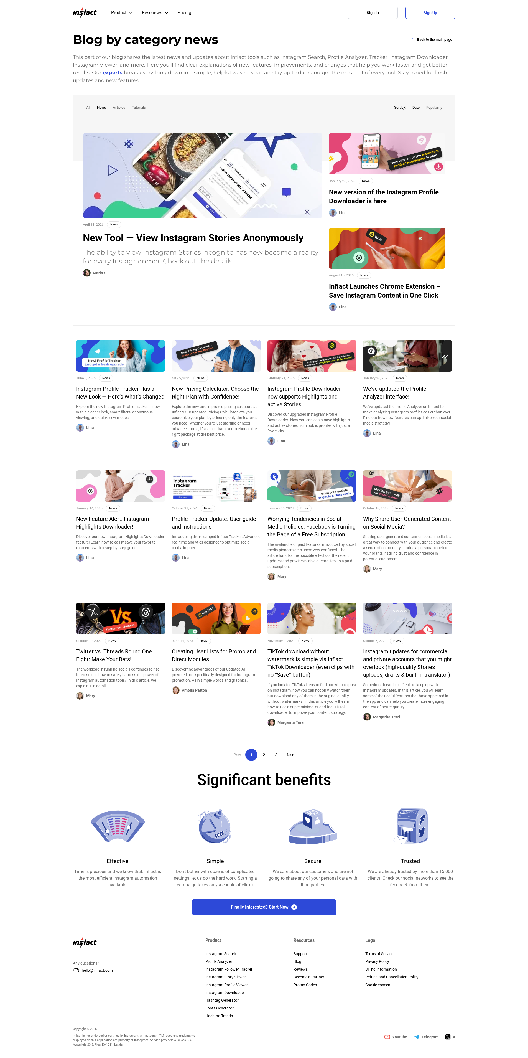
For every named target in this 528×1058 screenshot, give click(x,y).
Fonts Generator (219, 1008)
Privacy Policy (377, 961)
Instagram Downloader (225, 992)
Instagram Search (220, 954)
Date (416, 107)
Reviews (301, 969)
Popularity (434, 107)
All (88, 107)
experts (113, 73)
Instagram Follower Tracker (228, 969)
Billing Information (381, 969)
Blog (297, 961)
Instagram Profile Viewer (226, 985)
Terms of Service (379, 954)
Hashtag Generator (222, 1000)
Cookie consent (378, 985)
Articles (119, 107)
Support (300, 954)
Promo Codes (305, 985)
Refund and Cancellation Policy (392, 977)
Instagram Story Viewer (225, 977)
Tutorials (139, 107)
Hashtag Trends (219, 1016)
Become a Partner (309, 977)
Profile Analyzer (218, 961)
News (101, 107)
